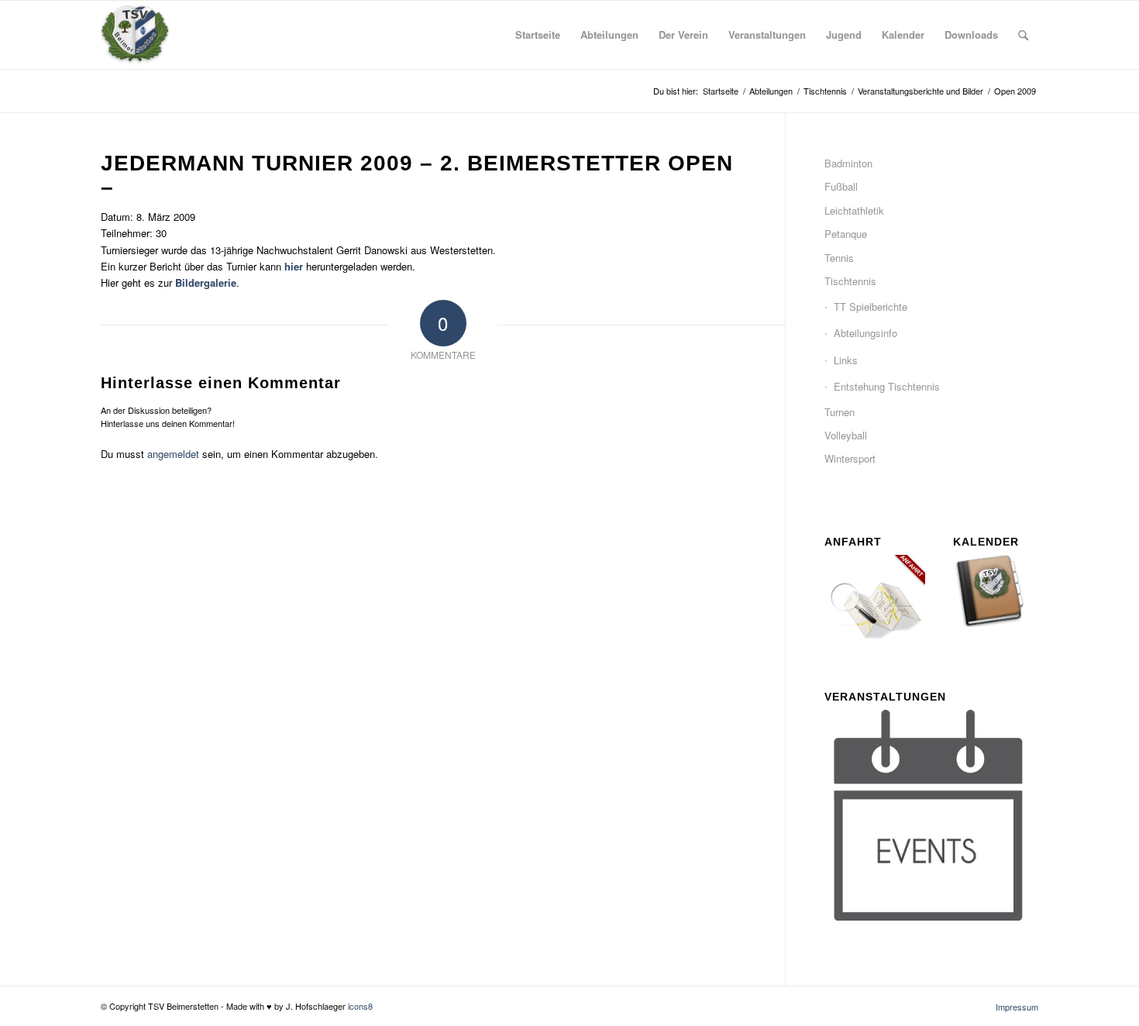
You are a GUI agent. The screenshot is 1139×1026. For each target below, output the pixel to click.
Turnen (839, 412)
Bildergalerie (205, 282)
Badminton (848, 163)
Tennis (839, 257)
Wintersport (850, 458)
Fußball (841, 186)
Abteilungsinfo (865, 332)
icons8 (360, 1006)
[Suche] (1023, 35)
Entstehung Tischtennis (887, 386)
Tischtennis (850, 281)
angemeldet (173, 453)
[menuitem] (537, 35)
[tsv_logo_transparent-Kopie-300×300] (135, 35)
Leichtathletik (854, 210)
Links (846, 360)
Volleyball (845, 435)
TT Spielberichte (870, 306)
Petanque (845, 233)
